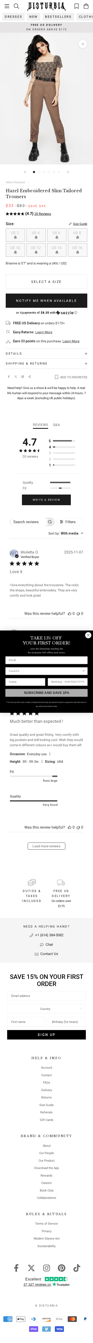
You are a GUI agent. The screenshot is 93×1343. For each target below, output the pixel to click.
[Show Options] (81, 1008)
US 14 (57, 247)
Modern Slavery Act (47, 1238)
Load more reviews (46, 846)
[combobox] (65, 533)
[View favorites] (76, 6)
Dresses (13, 16)
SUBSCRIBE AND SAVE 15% (46, 692)
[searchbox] (28, 522)
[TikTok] (77, 1267)
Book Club (46, 1190)
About (47, 1145)
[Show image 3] (44, 172)
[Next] (68, 172)
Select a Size (46, 282)
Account (46, 1067)
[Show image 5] (54, 172)
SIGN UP (47, 1035)
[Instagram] (47, 1267)
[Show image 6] (59, 172)
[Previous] (25, 172)
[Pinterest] (22, 376)
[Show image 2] (39, 172)
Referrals (46, 1112)
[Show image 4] (49, 172)
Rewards (46, 1175)
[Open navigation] (7, 6)
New (33, 16)
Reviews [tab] (40, 425)
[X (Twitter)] (15, 376)
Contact (46, 1075)
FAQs (46, 1082)
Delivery (46, 1090)
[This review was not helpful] (78, 613)
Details (14, 353)
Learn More (43, 332)
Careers (46, 1183)
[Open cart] (86, 6)
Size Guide (46, 1105)
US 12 (36, 247)
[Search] (16, 6)
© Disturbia (46, 1305)
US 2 (15, 233)
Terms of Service (46, 1223)
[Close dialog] (88, 635)
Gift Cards (46, 1120)
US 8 (77, 233)
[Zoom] (83, 44)
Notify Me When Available (46, 301)
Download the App (46, 1168)
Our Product (47, 1160)
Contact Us (48, 954)
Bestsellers (58, 16)
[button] (46, 313)
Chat (49, 944)
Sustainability (46, 1246)
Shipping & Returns (27, 363)
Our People (46, 1153)
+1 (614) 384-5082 (48, 935)
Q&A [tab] (56, 425)
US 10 (15, 247)
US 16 (77, 247)
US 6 (56, 233)
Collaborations (46, 1198)
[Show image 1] (34, 172)
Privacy (47, 1231)
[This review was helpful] (69, 613)
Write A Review (46, 499)
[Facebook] (8, 376)
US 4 (36, 233)
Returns (46, 1097)
